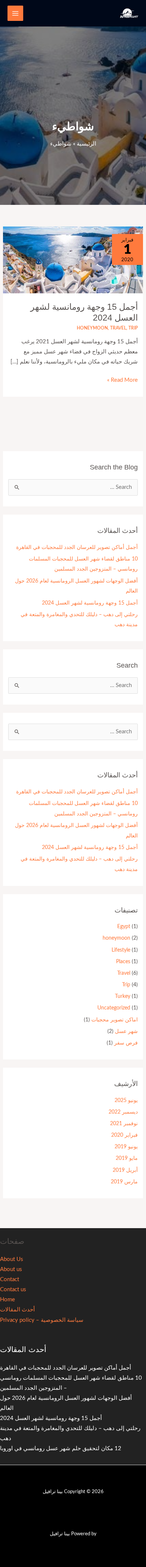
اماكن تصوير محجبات (114, 1020)
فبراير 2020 (124, 1135)
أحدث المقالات (17, 1309)
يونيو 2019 (126, 1146)
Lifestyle (121, 950)
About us (11, 1269)
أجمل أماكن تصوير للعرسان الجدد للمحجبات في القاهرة (77, 547)
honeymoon (92, 328)
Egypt (123, 926)
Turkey (122, 996)
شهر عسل (126, 1031)
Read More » (122, 379)
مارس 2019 (124, 1181)
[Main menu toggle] (15, 13)
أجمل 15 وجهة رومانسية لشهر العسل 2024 (90, 603)
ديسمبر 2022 (123, 1112)
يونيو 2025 (126, 1100)
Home (7, 1299)
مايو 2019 (127, 1158)
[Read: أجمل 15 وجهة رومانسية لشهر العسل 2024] (73, 259)
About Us (11, 1259)
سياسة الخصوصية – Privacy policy (41, 1320)
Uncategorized (113, 1008)
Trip (133, 328)
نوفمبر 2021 (124, 1123)
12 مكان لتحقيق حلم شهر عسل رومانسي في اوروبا (60, 1448)
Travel (118, 328)
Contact (9, 1279)
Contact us (13, 1289)
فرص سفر (126, 1043)
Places (123, 961)
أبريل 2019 (125, 1170)
